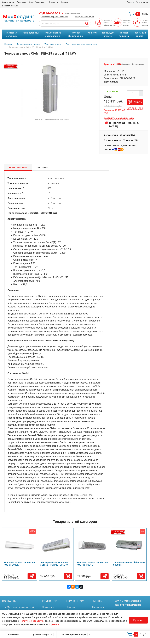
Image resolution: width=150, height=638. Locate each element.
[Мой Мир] (77, 587)
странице (54, 624)
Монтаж (71, 607)
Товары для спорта (139, 34)
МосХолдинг (133, 601)
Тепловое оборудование (75, 34)
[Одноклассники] (73, 587)
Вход (129, 2)
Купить (138, 101)
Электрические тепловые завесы (81, 44)
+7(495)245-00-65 (49, 13)
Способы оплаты (37, 2)
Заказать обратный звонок (54, 17)
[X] (81, 587)
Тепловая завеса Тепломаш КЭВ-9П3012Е (19, 563)
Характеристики (18, 167)
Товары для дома (124, 34)
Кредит (64, 2)
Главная (8, 44)
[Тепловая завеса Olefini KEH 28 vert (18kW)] (50, 87)
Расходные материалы (11, 34)
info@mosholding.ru (84, 17)
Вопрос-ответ (98, 607)
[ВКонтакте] (69, 587)
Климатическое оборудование (53, 34)
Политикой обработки (32, 620)
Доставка (21, 2)
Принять (138, 620)
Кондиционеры (31, 32)
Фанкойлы (92, 32)
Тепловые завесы (53, 44)
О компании (8, 2)
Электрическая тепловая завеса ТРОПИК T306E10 (54, 563)
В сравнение (138, 64)
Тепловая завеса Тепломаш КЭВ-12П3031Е (92, 563)
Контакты (53, 2)
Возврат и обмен (10, 6)
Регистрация (141, 2)
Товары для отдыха (108, 34)
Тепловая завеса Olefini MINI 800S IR (129, 563)
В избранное (123, 64)
